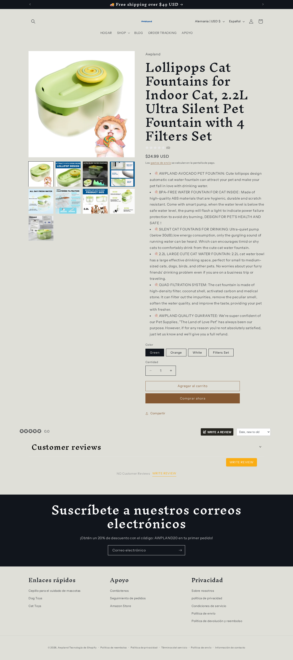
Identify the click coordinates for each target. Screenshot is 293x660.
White (197, 352)
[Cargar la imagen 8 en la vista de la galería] (122, 201)
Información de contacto (230, 647)
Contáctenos (119, 591)
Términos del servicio (174, 647)
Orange (176, 352)
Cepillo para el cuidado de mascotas (55, 591)
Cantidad (151, 362)
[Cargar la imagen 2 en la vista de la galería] (68, 174)
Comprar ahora (192, 398)
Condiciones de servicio (209, 606)
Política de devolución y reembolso (217, 621)
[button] (33, 21)
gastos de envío (161, 162)
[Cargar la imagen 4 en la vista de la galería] (122, 174)
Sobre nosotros (203, 591)
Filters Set (221, 352)
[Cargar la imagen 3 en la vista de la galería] (95, 174)
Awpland (63, 647)
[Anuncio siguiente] (263, 4)
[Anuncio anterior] (30, 4)
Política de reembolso (113, 647)
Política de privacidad (144, 647)
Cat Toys (35, 606)
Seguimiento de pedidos (128, 598)
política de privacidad (207, 598)
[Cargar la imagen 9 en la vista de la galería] (41, 228)
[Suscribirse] (180, 550)
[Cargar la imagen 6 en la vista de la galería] (68, 201)
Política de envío (203, 613)
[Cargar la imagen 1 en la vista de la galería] (41, 174)
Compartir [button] (157, 413)
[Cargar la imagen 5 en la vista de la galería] (41, 201)
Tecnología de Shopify (83, 647)
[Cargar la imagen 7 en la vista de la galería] (95, 201)
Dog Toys (35, 598)
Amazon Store (120, 606)
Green (155, 352)
